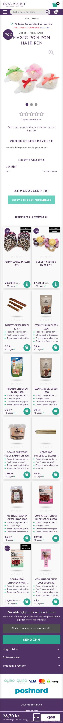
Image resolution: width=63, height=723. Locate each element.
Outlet (35, 19)
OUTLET (45, 28)
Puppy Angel (36, 32)
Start (27, 19)
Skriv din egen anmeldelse (31, 199)
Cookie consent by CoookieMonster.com (44, 721)
